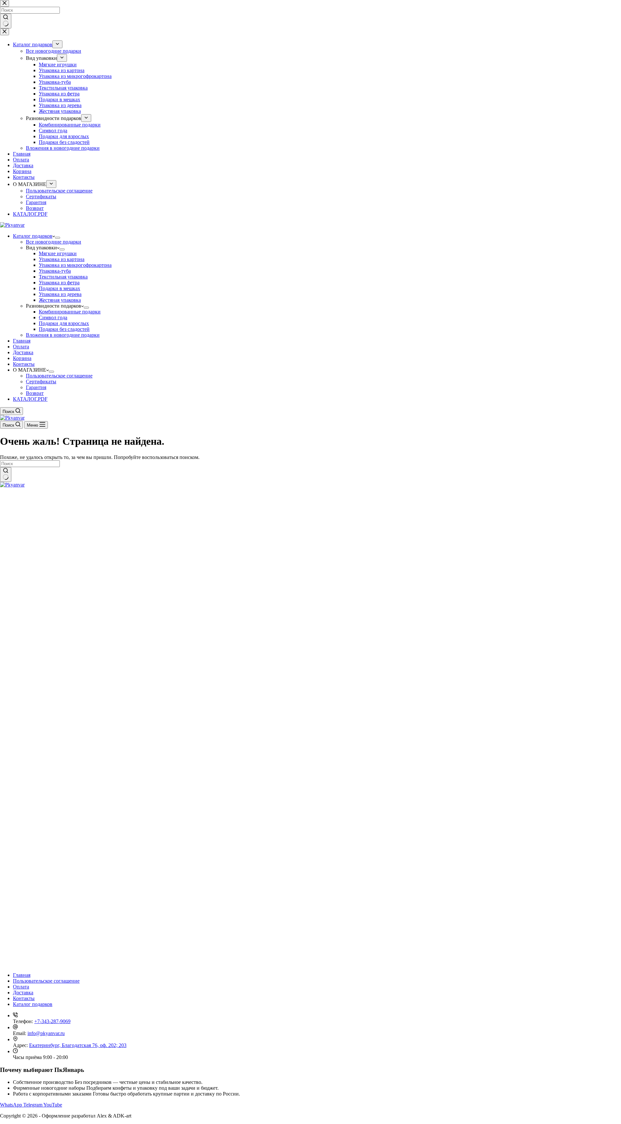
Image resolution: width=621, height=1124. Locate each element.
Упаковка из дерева (60, 294)
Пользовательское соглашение (59, 375)
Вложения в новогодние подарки (63, 335)
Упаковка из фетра (59, 282)
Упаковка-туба (55, 271)
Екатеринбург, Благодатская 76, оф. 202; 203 (77, 1045)
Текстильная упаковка (63, 276)
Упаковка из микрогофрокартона (75, 265)
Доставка (23, 352)
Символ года (53, 317)
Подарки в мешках (59, 288)
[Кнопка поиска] (5, 474)
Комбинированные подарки (70, 311)
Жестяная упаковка (60, 300)
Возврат (35, 393)
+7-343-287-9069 (52, 1021)
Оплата (21, 346)
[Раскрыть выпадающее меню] (57, 238)
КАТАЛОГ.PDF (30, 399)
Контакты (24, 364)
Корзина (22, 358)
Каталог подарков (32, 236)
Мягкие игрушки (58, 253)
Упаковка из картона (61, 259)
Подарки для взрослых (64, 323)
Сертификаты (41, 381)
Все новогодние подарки (53, 242)
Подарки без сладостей (64, 329)
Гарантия (36, 387)
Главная (21, 341)
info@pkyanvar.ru (46, 1033)
